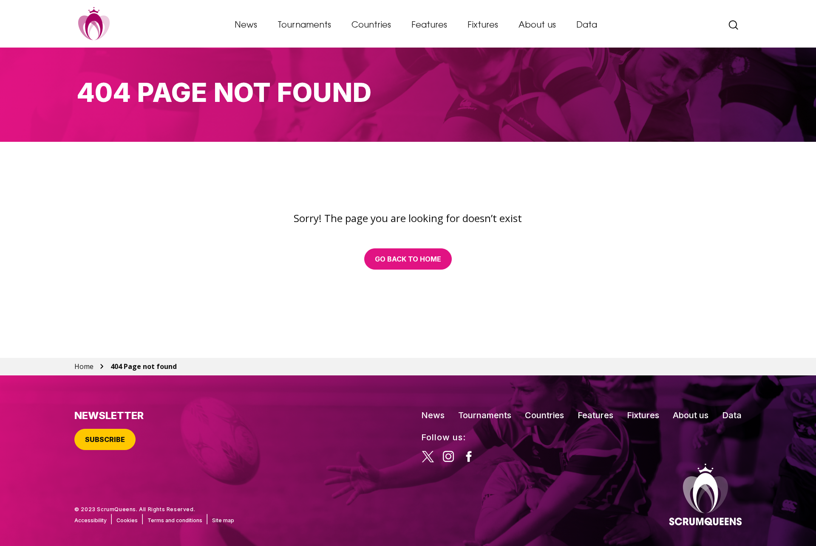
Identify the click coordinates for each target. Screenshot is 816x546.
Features (429, 25)
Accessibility (90, 520)
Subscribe (105, 439)
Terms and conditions (174, 520)
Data (586, 25)
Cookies (127, 520)
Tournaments (304, 25)
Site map (223, 520)
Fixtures (483, 25)
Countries (371, 25)
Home (84, 366)
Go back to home (408, 259)
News (246, 25)
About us (537, 25)
